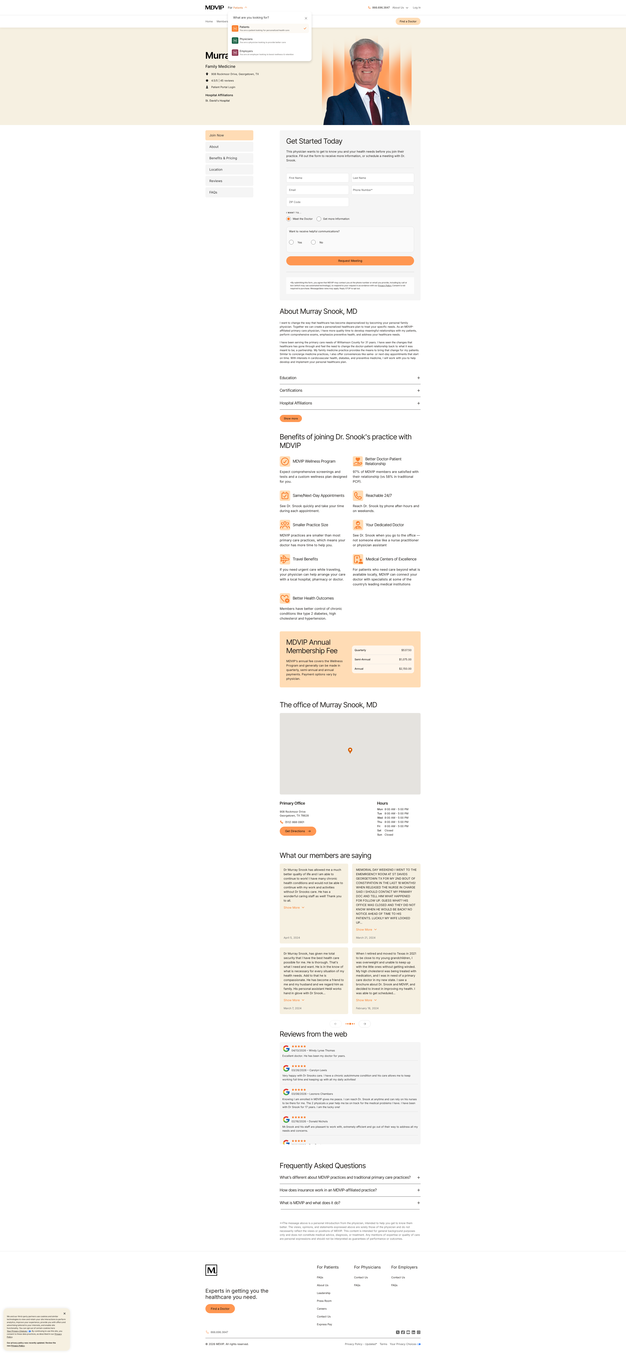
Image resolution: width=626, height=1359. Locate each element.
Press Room (324, 1300)
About (214, 147)
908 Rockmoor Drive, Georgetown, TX (235, 74)
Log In (417, 7)
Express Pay (324, 1324)
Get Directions (295, 831)
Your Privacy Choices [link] (403, 1344)
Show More (292, 907)
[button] (350, 751)
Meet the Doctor (303, 218)
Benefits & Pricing (223, 158)
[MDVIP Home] (216, 7)
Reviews (215, 181)
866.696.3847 (381, 7)
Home (209, 21)
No (321, 242)
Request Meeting (350, 260)
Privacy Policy (18, 1345)
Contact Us (324, 1316)
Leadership (323, 1293)
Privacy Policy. (385, 285)
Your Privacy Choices (17, 1331)
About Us (322, 1285)
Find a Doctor (408, 21)
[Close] (306, 18)
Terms (383, 1344)
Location (216, 169)
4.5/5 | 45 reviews (222, 80)
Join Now (216, 135)
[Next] (365, 1023)
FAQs (213, 192)
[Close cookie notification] (65, 1313)
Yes (300, 242)
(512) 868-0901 (294, 822)
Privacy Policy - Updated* (361, 1344)
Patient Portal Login (223, 87)
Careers (322, 1308)
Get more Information (336, 218)
